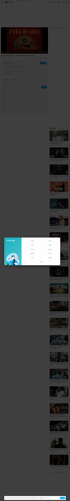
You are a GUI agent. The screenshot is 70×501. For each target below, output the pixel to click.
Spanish (32, 253)
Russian (50, 249)
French (50, 245)
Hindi (32, 257)
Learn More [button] (46, 498)
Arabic (50, 241)
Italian (41, 261)
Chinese (50, 257)
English (32, 241)
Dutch (32, 245)
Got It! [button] (62, 498)
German (32, 249)
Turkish (50, 253)
